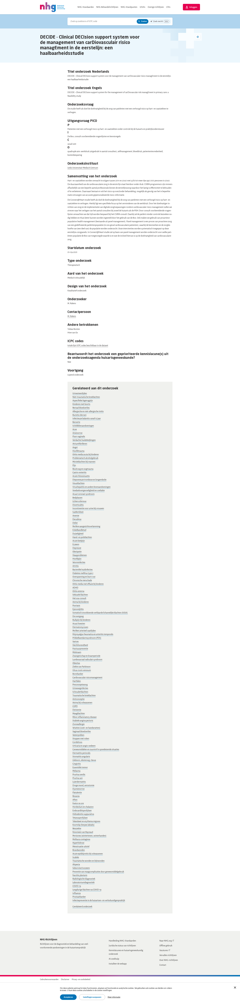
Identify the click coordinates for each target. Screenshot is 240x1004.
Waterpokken (78, 735)
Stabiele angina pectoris (82, 721)
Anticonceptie (78, 699)
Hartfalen (76, 681)
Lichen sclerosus (79, 501)
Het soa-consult (79, 598)
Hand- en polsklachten (82, 537)
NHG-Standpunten (129, 7)
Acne (74, 429)
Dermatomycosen (80, 627)
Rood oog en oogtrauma (82, 469)
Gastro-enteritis (79, 472)
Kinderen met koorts (81, 404)
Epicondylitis (78, 609)
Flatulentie (77, 792)
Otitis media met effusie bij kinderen (88, 584)
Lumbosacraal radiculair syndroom (87, 659)
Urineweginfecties (80, 688)
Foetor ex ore (78, 803)
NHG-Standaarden (86, 7)
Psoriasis (76, 606)
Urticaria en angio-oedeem (84, 746)
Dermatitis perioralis (81, 753)
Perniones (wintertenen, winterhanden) (89, 836)
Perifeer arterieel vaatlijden (84, 631)
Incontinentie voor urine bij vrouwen (88, 508)
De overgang (78, 616)
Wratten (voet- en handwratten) (86, 728)
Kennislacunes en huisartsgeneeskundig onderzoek (126, 952)
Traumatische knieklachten (84, 695)
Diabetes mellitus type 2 (82, 573)
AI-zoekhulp (114, 959)
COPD (75, 706)
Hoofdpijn (76, 559)
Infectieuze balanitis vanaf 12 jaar (86, 418)
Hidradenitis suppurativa (83, 814)
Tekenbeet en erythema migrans (86, 821)
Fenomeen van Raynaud (82, 832)
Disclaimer (65, 979)
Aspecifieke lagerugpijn (82, 400)
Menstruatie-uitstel (80, 846)
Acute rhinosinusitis (81, 476)
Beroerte (76, 422)
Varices (75, 641)
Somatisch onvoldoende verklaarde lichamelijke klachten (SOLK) (100, 613)
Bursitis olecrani (79, 415)
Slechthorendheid (80, 645)
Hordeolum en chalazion (83, 807)
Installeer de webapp (118, 964)
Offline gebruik (165, 946)
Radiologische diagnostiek (83, 879)
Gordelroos (77, 742)
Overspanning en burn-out (83, 577)
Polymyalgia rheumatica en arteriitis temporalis (92, 634)
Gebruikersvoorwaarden (49, 979)
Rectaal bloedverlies (81, 408)
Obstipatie (77, 552)
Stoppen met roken (80, 739)
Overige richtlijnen (156, 7)
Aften (74, 800)
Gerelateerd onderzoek (82, 906)
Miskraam (76, 652)
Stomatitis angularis (81, 756)
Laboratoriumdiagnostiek (83, 882)
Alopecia (76, 864)
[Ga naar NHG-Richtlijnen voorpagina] (52, 7)
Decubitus (76, 519)
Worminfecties (78, 562)
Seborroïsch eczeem (81, 868)
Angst (75, 447)
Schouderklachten (80, 692)
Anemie (75, 516)
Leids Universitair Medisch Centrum (83, 168)
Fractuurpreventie (80, 649)
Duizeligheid (77, 534)
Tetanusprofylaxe (80, 818)
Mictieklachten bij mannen (83, 462)
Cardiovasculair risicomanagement (87, 677)
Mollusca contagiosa (81, 839)
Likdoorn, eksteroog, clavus (84, 760)
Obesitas (76, 663)
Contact (162, 965)
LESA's (142, 7)
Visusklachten (78, 483)
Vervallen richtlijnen (168, 955)
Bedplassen (77, 498)
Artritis (75, 566)
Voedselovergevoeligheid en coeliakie (88, 490)
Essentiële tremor (80, 767)
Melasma (76, 771)
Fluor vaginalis (78, 436)
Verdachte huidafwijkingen (84, 440)
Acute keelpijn (78, 541)
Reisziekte (76, 828)
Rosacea (76, 796)
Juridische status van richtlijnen (122, 946)
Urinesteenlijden (79, 393)
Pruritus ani (77, 778)
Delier (75, 523)
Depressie (76, 548)
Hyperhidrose (78, 843)
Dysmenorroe (78, 789)
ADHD (75, 588)
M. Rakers (72, 316)
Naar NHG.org (165, 941)
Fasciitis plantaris (79, 875)
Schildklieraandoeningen (83, 426)
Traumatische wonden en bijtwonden (88, 861)
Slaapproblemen (79, 555)
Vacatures (163, 950)
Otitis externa (78, 591)
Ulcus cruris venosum (81, 670)
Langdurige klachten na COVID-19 (86, 890)
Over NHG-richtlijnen (168, 960)
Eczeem (75, 544)
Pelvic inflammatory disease (84, 717)
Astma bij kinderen (80, 602)
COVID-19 (76, 886)
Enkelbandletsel (79, 530)
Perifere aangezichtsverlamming (86, 526)
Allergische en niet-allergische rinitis (88, 411)
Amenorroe (77, 433)
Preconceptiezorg (80, 685)
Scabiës (75, 857)
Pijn (74, 465)
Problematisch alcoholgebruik (85, 458)
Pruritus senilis (78, 774)
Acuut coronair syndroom (83, 494)
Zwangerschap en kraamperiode (86, 656)
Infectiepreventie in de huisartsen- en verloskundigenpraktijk (98, 900)
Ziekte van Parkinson (81, 667)
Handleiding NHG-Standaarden (122, 941)
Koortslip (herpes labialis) (83, 825)
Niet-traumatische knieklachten (86, 397)
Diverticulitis (78, 505)
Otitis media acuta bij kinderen (85, 454)
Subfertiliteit (78, 512)
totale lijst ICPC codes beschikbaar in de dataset (88, 345)
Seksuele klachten (80, 595)
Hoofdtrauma (78, 451)
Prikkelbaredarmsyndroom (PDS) (86, 638)
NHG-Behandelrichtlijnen (107, 7)
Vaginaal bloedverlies (81, 731)
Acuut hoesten (78, 624)
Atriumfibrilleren (79, 444)
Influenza (76, 893)
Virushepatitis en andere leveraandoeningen (91, 487)
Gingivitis (76, 764)
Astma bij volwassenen (82, 703)
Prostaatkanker (79, 897)
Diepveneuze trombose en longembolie (89, 480)
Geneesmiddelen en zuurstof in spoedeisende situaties (95, 749)
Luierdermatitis (79, 782)
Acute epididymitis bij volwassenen (87, 854)
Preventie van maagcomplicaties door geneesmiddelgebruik (98, 872)
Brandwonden (78, 850)
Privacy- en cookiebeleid (81, 979)
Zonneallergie (78, 724)
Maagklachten (78, 713)
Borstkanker (77, 674)
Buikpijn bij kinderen (81, 620)
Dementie (76, 710)
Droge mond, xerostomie (83, 785)
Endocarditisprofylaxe (82, 810)
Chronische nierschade (82, 580)
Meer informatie (114, 997)
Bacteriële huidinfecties (82, 570)
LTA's (168, 7)
